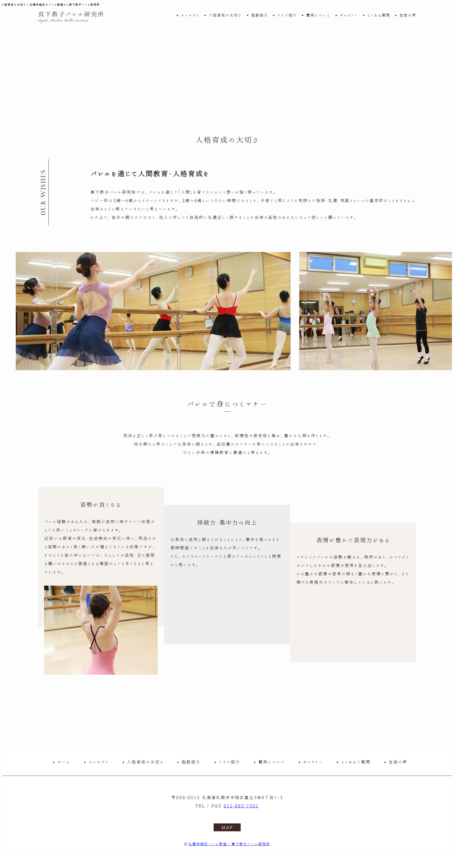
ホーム (63, 762)
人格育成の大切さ (225, 15)
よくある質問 (378, 15)
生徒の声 (407, 15)
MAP (227, 827)
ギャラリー (349, 15)
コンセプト (190, 15)
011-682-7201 (241, 806)
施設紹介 (259, 15)
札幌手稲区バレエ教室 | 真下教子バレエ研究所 (229, 844)
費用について (318, 15)
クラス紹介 (287, 15)
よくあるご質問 (355, 762)
